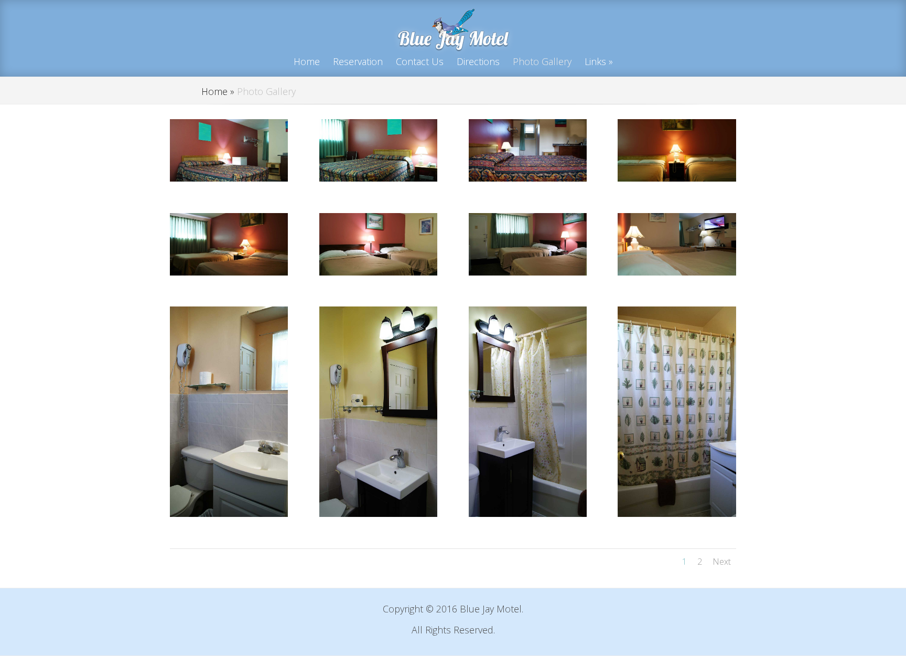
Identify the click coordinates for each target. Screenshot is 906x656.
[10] (528, 272)
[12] (229, 513)
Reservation (358, 61)
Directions (478, 61)
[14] (378, 513)
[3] (528, 178)
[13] (528, 513)
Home (307, 61)
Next (722, 561)
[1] (229, 178)
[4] (677, 178)
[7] (677, 272)
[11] (677, 513)
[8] (378, 272)
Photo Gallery (542, 61)
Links (595, 61)
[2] (378, 178)
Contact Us (420, 61)
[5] (229, 272)
